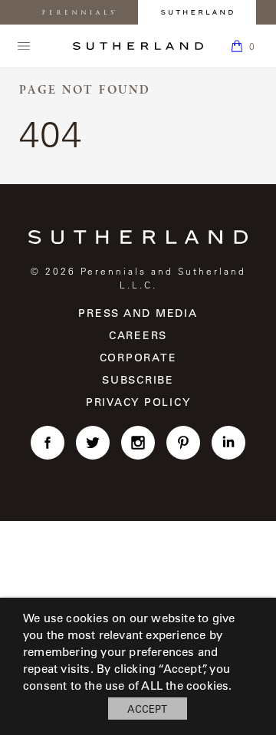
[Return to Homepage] (138, 46)
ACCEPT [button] (147, 708)
